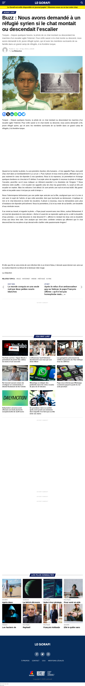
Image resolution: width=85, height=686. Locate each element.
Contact (35, 661)
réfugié (42, 279)
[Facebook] (4, 114)
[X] (8, 114)
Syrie (49, 279)
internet (26, 279)
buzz (19, 279)
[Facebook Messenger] (20, 114)
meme (34, 279)
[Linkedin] (12, 114)
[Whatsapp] (16, 114)
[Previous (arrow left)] (1, 685)
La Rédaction (17, 51)
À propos (25, 661)
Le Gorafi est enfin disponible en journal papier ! (42, 7)
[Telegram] (23, 114)
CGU (43, 661)
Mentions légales (56, 661)
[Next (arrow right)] (3, 685)
